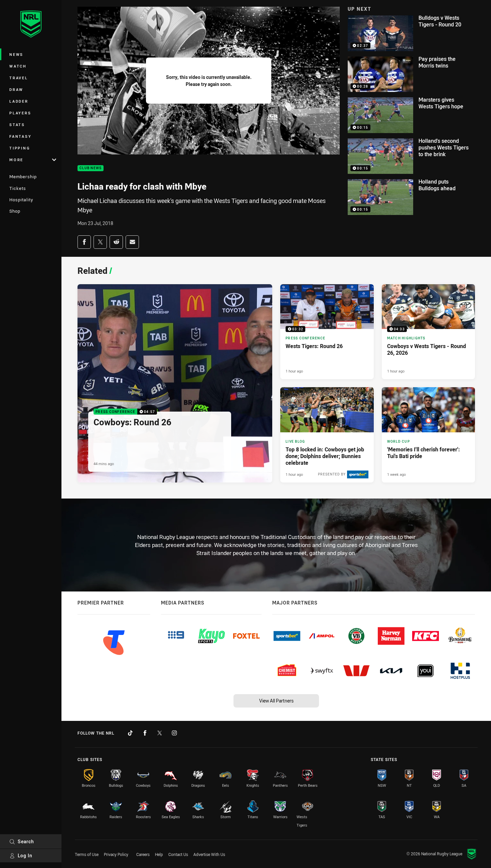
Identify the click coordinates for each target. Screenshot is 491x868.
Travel (18, 77)
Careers (143, 854)
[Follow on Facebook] (145, 733)
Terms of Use (87, 854)
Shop (14, 211)
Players (20, 112)
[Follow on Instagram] (174, 733)
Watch (18, 66)
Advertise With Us (209, 854)
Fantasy (20, 136)
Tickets (17, 188)
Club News (90, 168)
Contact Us (178, 854)
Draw (16, 89)
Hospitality (21, 200)
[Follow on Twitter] (159, 733)
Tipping (19, 147)
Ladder (18, 101)
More (16, 159)
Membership (23, 177)
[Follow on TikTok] (130, 733)
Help (159, 854)
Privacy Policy (116, 854)
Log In (25, 855)
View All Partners (276, 700)
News (16, 54)
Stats (17, 124)
